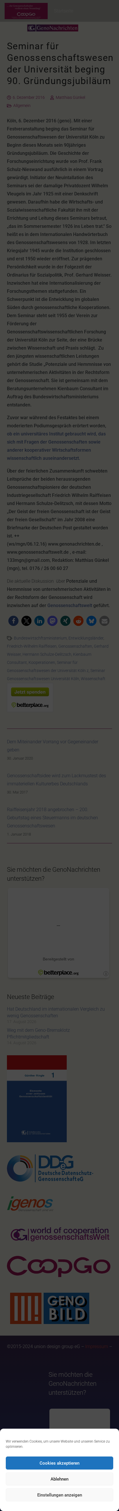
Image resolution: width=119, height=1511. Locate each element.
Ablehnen (59, 1479)
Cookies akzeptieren (59, 1463)
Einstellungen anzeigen (59, 1495)
